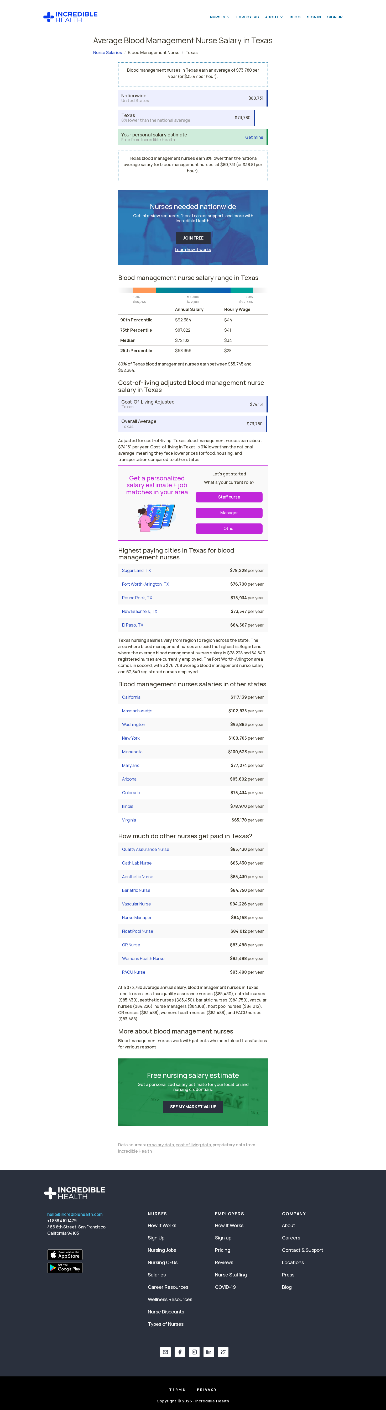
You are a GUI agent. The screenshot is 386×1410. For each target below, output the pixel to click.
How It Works (162, 1225)
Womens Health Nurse (143, 958)
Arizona (129, 779)
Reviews (224, 1262)
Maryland (130, 765)
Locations (293, 1262)
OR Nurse (131, 945)
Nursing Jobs (162, 1250)
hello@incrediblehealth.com (75, 1214)
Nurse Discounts (166, 1311)
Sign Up (335, 16)
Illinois (127, 806)
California (131, 697)
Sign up (223, 1237)
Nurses (217, 16)
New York (131, 738)
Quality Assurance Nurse (145, 849)
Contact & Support (302, 1250)
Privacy (207, 1389)
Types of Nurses (166, 1324)
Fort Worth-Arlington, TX (145, 584)
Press (288, 1274)
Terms (177, 1389)
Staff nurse (229, 497)
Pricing (222, 1250)
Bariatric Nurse (136, 890)
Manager (229, 513)
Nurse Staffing (231, 1274)
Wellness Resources (170, 1299)
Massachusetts (137, 711)
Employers (247, 16)
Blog (295, 16)
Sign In (314, 16)
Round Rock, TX (137, 598)
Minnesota (132, 752)
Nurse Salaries (107, 52)
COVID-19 (225, 1287)
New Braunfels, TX (139, 611)
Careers (291, 1237)
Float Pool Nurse (137, 931)
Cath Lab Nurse (137, 863)
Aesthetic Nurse (137, 876)
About (272, 16)
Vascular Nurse (136, 904)
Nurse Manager (137, 917)
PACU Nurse (133, 972)
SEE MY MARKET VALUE (193, 1107)
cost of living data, (194, 1145)
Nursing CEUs (163, 1262)
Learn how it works (193, 249)
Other (229, 528)
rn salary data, (161, 1145)
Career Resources (168, 1287)
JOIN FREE (193, 238)
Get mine (254, 137)
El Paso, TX (132, 625)
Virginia (129, 820)
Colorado (131, 793)
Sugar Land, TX (136, 570)
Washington (133, 724)
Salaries (157, 1274)
